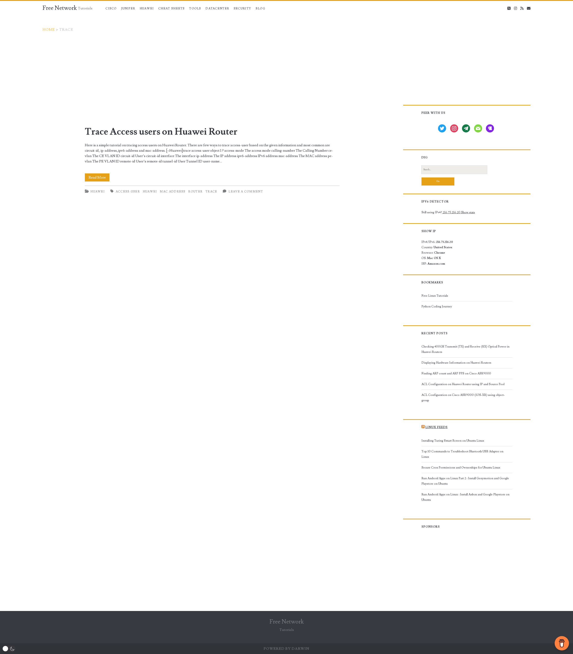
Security (242, 8)
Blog (260, 8)
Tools (195, 8)
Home (49, 29)
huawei (150, 191)
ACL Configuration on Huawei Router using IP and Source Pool (463, 384)
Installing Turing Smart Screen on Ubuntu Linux (452, 440)
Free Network (60, 8)
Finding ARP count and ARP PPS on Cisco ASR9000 (456, 373)
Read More (99, 178)
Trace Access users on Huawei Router (161, 132)
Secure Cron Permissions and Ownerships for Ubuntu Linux (460, 467)
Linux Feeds (436, 427)
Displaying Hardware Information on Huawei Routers (456, 363)
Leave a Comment (246, 191)
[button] (9, 649)
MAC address (172, 191)
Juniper (128, 8)
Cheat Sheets (171, 8)
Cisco (111, 8)
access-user (128, 191)
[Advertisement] (286, 66)
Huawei (147, 8)
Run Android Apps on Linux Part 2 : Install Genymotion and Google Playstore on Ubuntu (465, 481)
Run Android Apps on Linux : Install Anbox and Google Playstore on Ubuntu (465, 497)
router (195, 191)
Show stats (468, 212)
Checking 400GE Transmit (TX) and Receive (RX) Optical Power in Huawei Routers (465, 349)
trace (211, 191)
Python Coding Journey (436, 306)
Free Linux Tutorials (434, 296)
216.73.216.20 (451, 212)
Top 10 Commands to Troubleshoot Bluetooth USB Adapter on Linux (462, 454)
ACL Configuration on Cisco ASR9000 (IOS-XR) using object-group (463, 397)
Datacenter (217, 8)
